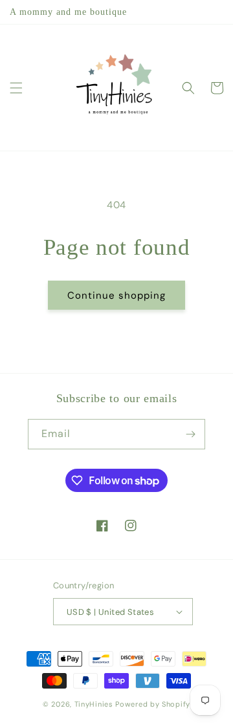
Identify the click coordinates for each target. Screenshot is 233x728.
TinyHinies (93, 704)
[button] (16, 88)
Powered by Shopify (152, 704)
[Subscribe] (190, 434)
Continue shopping (116, 295)
